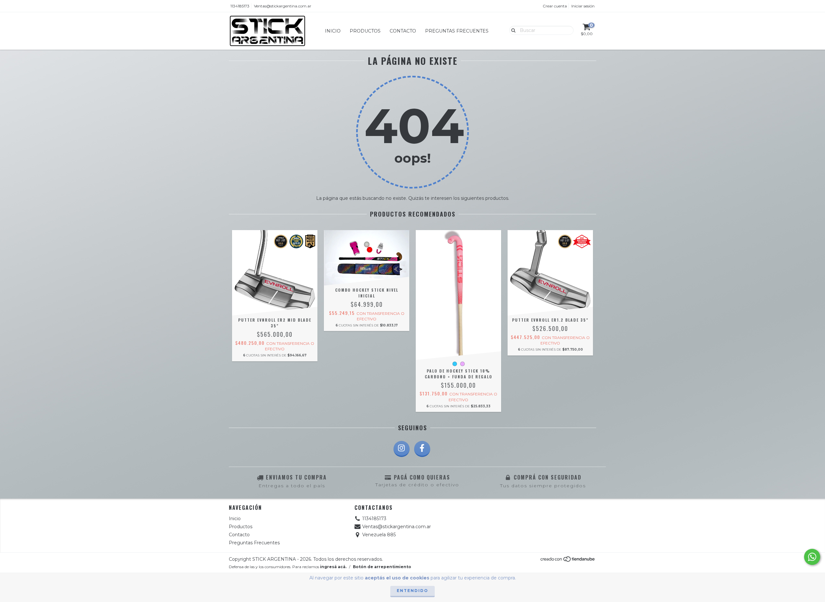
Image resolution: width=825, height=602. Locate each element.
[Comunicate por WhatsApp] (812, 557)
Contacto (403, 31)
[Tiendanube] (568, 560)
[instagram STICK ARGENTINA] (401, 449)
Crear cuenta (555, 6)
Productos (365, 31)
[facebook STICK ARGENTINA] (422, 449)
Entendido (412, 590)
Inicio (333, 31)
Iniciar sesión (583, 6)
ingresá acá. (333, 566)
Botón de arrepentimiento (382, 566)
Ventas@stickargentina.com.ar (282, 6)
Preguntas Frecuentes (457, 31)
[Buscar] (512, 30)
